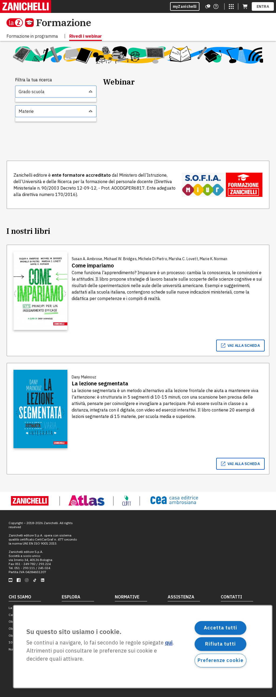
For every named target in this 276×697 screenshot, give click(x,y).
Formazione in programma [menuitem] (32, 36)
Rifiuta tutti (220, 644)
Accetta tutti (220, 628)
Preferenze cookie (220, 660)
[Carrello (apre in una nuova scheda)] (245, 6)
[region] (142, 646)
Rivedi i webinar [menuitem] (85, 36)
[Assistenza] (208, 6)
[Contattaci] (216, 6)
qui (168, 642)
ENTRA (263, 6)
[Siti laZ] (231, 6)
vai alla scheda (243, 345)
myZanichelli (185, 6)
